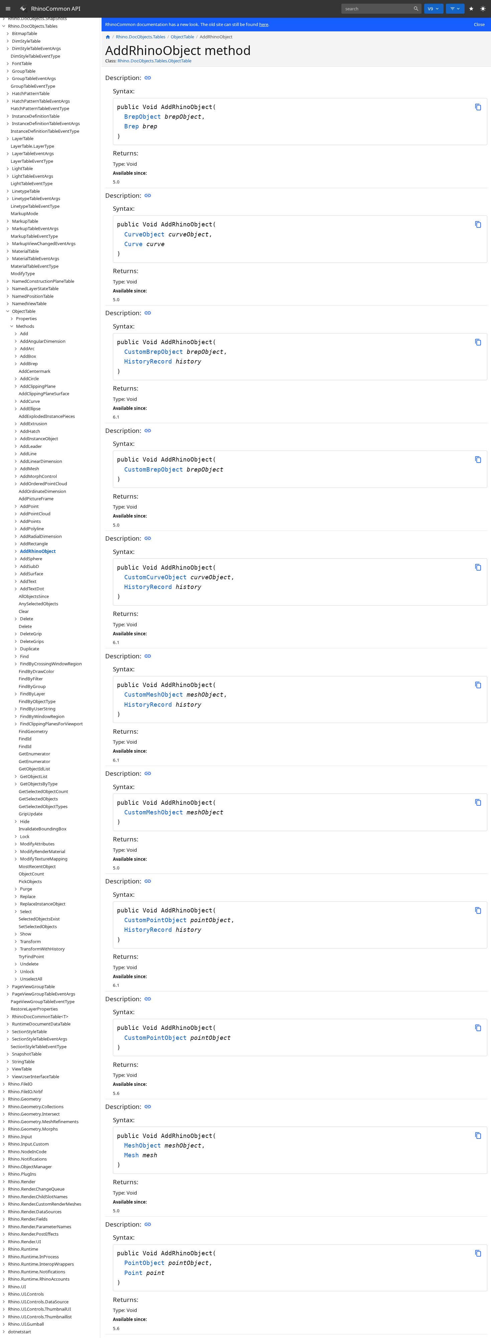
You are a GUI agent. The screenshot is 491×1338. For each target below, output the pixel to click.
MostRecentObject (37, 866)
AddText (28, 581)
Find (24, 656)
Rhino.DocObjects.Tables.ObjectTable (154, 61)
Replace (27, 896)
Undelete (29, 964)
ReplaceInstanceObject (42, 904)
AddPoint (29, 506)
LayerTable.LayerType (32, 146)
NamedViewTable (29, 303)
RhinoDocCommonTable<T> (40, 1017)
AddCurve (30, 401)
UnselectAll (31, 979)
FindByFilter (31, 679)
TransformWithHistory (42, 949)
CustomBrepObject (155, 351)
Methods (25, 326)
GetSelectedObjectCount (43, 791)
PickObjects (30, 881)
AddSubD (29, 566)
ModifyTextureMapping (43, 859)
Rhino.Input (20, 1137)
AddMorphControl (38, 476)
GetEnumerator (34, 754)
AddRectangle (34, 544)
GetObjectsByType (38, 784)
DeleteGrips (32, 641)
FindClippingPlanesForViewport (51, 724)
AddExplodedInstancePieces (47, 416)
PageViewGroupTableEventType (42, 1001)
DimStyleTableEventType (35, 56)
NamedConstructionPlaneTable (43, 281)
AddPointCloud (35, 514)
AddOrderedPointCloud (43, 484)
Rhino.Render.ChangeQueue (36, 1189)
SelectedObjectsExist (39, 919)
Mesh (133, 1155)
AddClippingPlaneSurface (44, 394)
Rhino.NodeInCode (27, 1152)
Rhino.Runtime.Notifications (36, 1272)
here (263, 24)
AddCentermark (34, 371)
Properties (26, 318)
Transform (30, 941)
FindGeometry (33, 731)
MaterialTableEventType (34, 266)
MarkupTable (25, 221)
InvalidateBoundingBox (42, 829)
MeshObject (144, 1145)
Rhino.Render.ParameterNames (39, 1227)
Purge (26, 889)
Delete (26, 619)
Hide (24, 821)
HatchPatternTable (30, 93)
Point (135, 1272)
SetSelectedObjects (38, 926)
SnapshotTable (26, 1054)
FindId (25, 739)
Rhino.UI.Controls (26, 1294)
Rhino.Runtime (23, 1249)
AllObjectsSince (34, 596)
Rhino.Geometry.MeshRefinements (43, 1122)
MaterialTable (25, 251)
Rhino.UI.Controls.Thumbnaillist (40, 1317)
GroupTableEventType (33, 86)
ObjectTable (23, 311)
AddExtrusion (33, 424)
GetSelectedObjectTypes (43, 806)
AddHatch (30, 431)
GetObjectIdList (34, 769)
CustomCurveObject (157, 577)
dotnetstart (19, 1332)
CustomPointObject (157, 919)
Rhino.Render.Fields (27, 1219)
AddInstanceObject (39, 439)
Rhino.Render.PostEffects (33, 1234)
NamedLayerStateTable (35, 288)
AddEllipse (30, 409)
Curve (135, 243)
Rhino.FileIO (20, 1084)
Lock (24, 836)
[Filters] (455, 9)
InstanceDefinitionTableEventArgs (46, 123)
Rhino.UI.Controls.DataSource (38, 1302)
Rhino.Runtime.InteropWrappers (41, 1264)
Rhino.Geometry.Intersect (34, 1114)
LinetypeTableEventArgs (36, 198)
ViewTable (22, 1069)
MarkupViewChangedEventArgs (43, 243)
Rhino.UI (17, 1287)
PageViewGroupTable (33, 986)
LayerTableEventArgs (33, 153)
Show (25, 934)
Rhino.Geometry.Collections (35, 1107)
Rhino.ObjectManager (30, 1167)
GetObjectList (33, 776)
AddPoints (30, 521)
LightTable (22, 168)
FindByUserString (37, 709)
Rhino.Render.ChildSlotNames (37, 1197)
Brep (133, 126)
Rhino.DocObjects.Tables (32, 26)
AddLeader (31, 446)
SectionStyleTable (29, 1032)
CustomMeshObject (155, 694)
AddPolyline (32, 529)
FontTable (22, 63)
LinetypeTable (26, 191)
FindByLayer (32, 694)
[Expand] (3, 18)
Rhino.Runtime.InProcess (33, 1257)
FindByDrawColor (36, 671)
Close (479, 24)
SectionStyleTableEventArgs (39, 1039)
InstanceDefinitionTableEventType (45, 131)
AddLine (28, 454)
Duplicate (29, 649)
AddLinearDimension (41, 461)
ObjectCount (31, 874)
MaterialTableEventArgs (35, 258)
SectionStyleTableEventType (38, 1047)
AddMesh (29, 469)
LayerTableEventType (32, 161)
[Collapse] (3, 26)
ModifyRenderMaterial (42, 851)
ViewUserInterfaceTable (35, 1077)
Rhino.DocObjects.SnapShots (37, 18)
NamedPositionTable (32, 296)
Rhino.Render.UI (24, 1242)
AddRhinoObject (38, 551)
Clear (24, 611)
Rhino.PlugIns (22, 1174)
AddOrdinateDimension (42, 491)
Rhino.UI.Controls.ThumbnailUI (39, 1309)
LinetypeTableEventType (35, 206)
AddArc (27, 349)
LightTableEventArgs (32, 176)
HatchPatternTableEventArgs (41, 101)
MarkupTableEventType (34, 236)
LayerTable (22, 138)
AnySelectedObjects (38, 604)
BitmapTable (24, 33)
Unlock (27, 971)
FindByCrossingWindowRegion (51, 664)
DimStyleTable (26, 41)
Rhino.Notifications (27, 1159)
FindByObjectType (37, 701)
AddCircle (29, 379)
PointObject (146, 1262)
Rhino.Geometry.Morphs (33, 1129)
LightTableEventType (31, 183)
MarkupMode (24, 213)
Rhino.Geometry (24, 1099)
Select (26, 911)
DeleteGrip (31, 634)
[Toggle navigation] (8, 8)
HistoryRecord (150, 361)
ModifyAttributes (37, 844)
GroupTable (23, 71)
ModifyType (23, 273)
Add (24, 333)
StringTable (23, 1062)
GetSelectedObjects (38, 799)
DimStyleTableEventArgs (36, 48)
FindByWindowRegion (42, 716)
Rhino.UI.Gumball (26, 1324)
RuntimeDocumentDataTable (41, 1024)
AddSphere (31, 559)
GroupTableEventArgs (34, 78)
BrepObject (144, 116)
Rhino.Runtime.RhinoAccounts (38, 1279)
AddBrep (29, 364)
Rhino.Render (21, 1182)
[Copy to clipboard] (478, 107)
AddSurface (31, 574)
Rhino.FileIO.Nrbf (25, 1092)
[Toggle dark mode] (483, 8)
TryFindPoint (31, 956)
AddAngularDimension (42, 341)
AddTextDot (32, 589)
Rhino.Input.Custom (28, 1144)
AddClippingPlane (37, 386)
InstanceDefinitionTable (35, 116)
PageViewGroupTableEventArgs (43, 994)
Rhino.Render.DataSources (34, 1212)
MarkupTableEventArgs (35, 228)
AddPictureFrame (36, 499)
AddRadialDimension (41, 536)
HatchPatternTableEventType (40, 108)
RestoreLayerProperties (34, 1009)
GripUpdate (30, 814)
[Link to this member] (148, 78)
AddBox (28, 356)
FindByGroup (32, 686)
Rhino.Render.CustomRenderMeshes (44, 1204)
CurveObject (146, 234)
